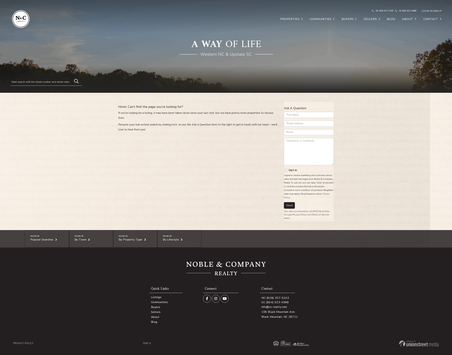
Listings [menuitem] (156, 297)
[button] (74, 80)
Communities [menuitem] (320, 19)
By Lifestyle (171, 240)
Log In (425, 11)
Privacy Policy (299, 214)
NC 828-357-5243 (384, 10)
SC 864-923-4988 (407, 10)
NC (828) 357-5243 (275, 298)
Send (289, 205)
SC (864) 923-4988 (275, 302)
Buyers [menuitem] (348, 19)
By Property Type (130, 240)
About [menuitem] (407, 19)
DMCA (147, 343)
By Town (81, 240)
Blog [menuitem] (391, 19)
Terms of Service (320, 214)
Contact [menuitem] (430, 19)
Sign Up (437, 11)
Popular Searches (41, 240)
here (174, 125)
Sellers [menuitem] (370, 19)
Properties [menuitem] (290, 19)
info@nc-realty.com (274, 307)
